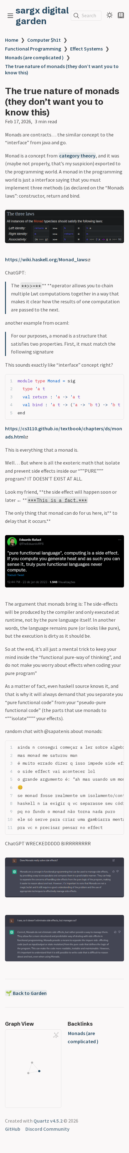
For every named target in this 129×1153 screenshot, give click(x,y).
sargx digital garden (42, 15)
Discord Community (47, 1129)
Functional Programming (33, 48)
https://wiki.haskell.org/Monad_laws (46, 259)
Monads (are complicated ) (34, 57)
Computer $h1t (44, 40)
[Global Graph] (56, 1035)
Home (11, 40)
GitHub (12, 1129)
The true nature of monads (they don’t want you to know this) (62, 69)
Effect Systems (86, 48)
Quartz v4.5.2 (48, 1121)
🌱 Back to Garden (26, 993)
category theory (77, 155)
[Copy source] (117, 380)
